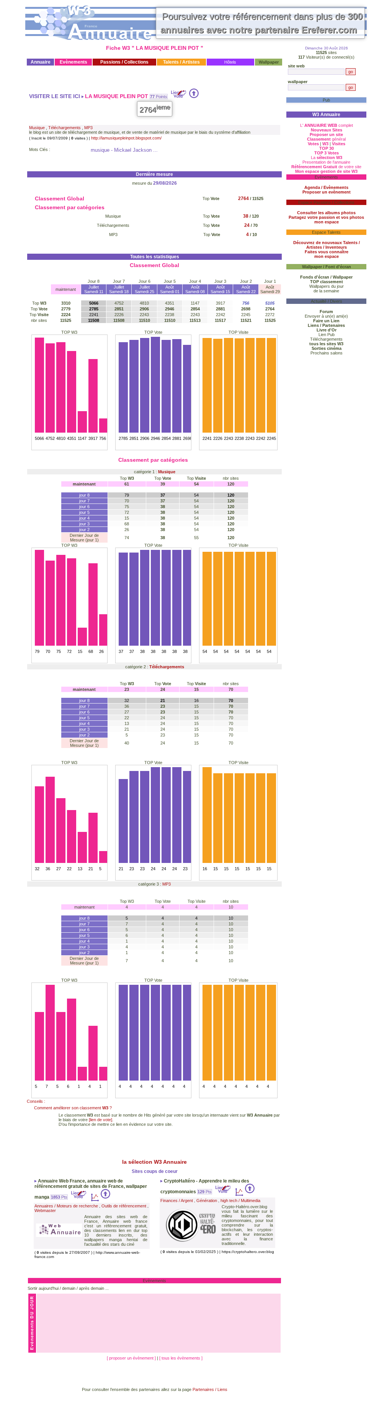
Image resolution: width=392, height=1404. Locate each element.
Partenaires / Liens (210, 1389)
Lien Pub (326, 334)
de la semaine (326, 291)
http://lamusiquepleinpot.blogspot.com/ (126, 138)
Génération (206, 1200)
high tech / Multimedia (240, 1200)
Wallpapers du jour (326, 286)
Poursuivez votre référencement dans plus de (261, 23)
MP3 (88, 127)
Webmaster (45, 1210)
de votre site (326, 166)
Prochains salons (326, 353)
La (326, 157)
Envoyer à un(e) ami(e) (326, 316)
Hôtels (230, 62)
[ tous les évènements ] (181, 1358)
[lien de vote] (100, 1119)
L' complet (326, 125)
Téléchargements (64, 127)
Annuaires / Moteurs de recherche (66, 1206)
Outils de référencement (123, 1206)
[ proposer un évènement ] (132, 1358)
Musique (37, 127)
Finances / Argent (176, 1200)
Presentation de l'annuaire (326, 162)
